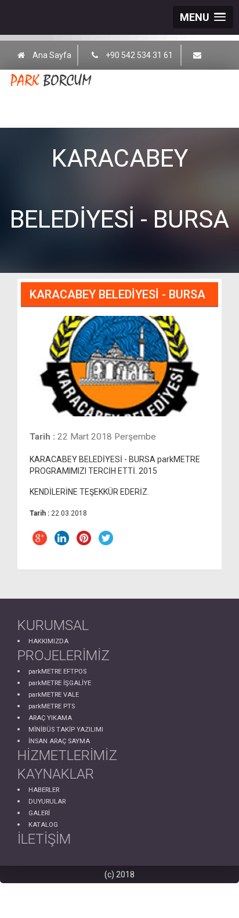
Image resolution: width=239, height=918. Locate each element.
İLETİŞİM (44, 839)
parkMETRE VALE (53, 695)
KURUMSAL (53, 625)
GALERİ (39, 813)
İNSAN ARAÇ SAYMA (59, 741)
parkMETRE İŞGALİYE (59, 683)
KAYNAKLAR (55, 774)
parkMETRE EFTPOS (57, 671)
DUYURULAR (47, 801)
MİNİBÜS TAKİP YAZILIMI (65, 729)
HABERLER (43, 790)
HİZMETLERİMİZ (67, 755)
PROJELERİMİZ (63, 655)
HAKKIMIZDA (48, 641)
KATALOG (43, 825)
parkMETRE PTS (51, 706)
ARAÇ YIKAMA (50, 718)
